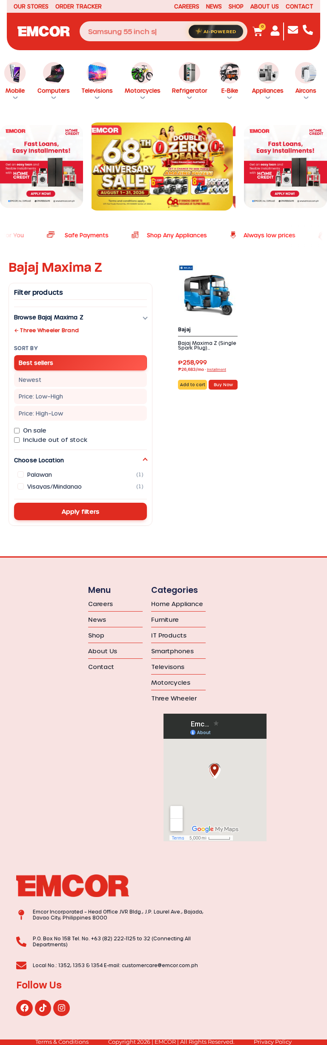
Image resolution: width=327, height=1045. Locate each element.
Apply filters (80, 511)
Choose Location (39, 460)
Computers (53, 90)
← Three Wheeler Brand (46, 330)
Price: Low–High (41, 396)
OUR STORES (31, 6)
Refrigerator (189, 90)
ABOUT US (264, 6)
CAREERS (186, 6)
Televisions (97, 90)
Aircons (305, 90)
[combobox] (163, 31)
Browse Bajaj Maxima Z (48, 317)
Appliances (268, 90)
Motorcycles (143, 90)
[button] (101, 167)
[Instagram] (61, 1008)
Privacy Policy (273, 1042)
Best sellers (36, 362)
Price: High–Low (41, 413)
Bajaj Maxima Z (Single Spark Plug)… (207, 345)
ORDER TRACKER (78, 6)
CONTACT (299, 6)
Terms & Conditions (62, 1042)
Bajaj (184, 329)
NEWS (214, 6)
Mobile (15, 90)
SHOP (236, 6)
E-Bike (229, 90)
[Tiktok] (43, 1008)
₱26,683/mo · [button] (202, 369)
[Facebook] (24, 1008)
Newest (30, 379)
